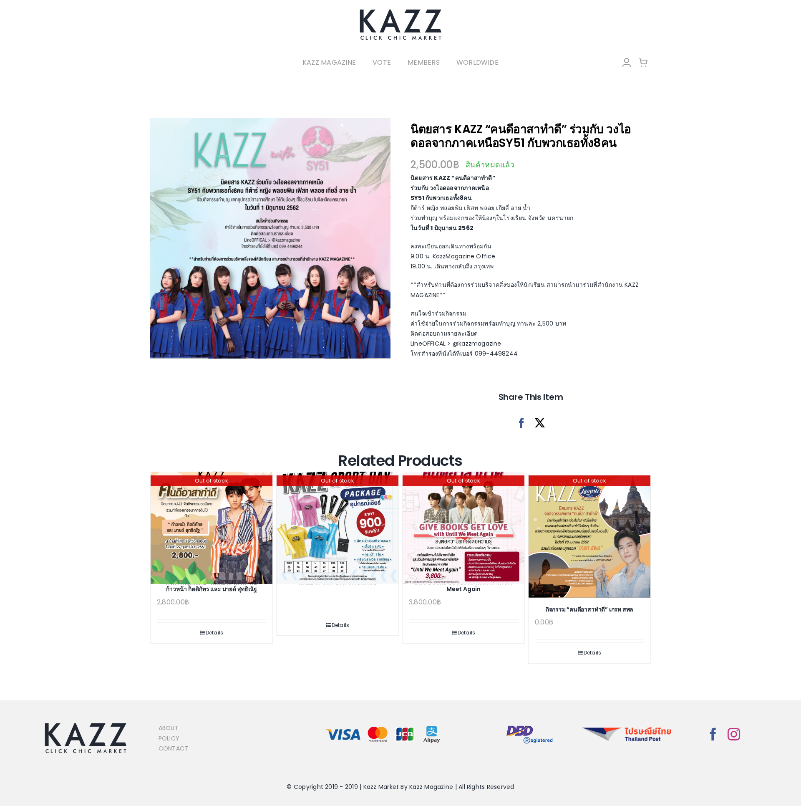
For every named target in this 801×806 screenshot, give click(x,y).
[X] (540, 423)
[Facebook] (521, 423)
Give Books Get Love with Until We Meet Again (463, 586)
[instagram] (734, 734)
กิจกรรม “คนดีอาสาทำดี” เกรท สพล (589, 609)
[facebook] (713, 734)
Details (215, 632)
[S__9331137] (270, 238)
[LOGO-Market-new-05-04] (400, 11)
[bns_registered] (529, 726)
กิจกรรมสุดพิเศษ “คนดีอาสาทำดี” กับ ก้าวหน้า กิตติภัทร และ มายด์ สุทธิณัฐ (211, 586)
